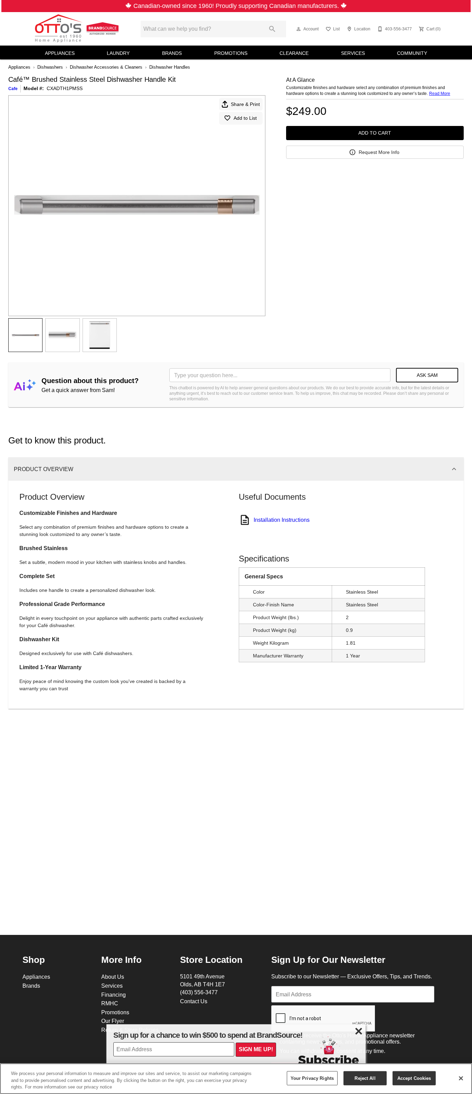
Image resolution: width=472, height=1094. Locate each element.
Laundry (118, 53)
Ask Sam (427, 375)
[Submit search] (272, 29)
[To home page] (77, 29)
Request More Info (379, 152)
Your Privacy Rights (312, 1078)
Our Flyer (112, 1021)
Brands (172, 53)
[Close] (461, 1078)
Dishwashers (50, 67)
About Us (112, 977)
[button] (298, 29)
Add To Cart (374, 133)
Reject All (365, 1078)
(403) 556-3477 (199, 992)
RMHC (109, 1003)
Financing (113, 995)
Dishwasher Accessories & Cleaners (106, 67)
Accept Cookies (414, 1078)
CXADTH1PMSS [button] (65, 88)
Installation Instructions (282, 520)
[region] (236, 1078)
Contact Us (193, 1001)
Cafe (13, 88)
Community (412, 53)
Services (353, 53)
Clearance (294, 53)
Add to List (245, 118)
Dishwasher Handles (169, 67)
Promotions (230, 53)
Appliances (60, 53)
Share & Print (245, 104)
